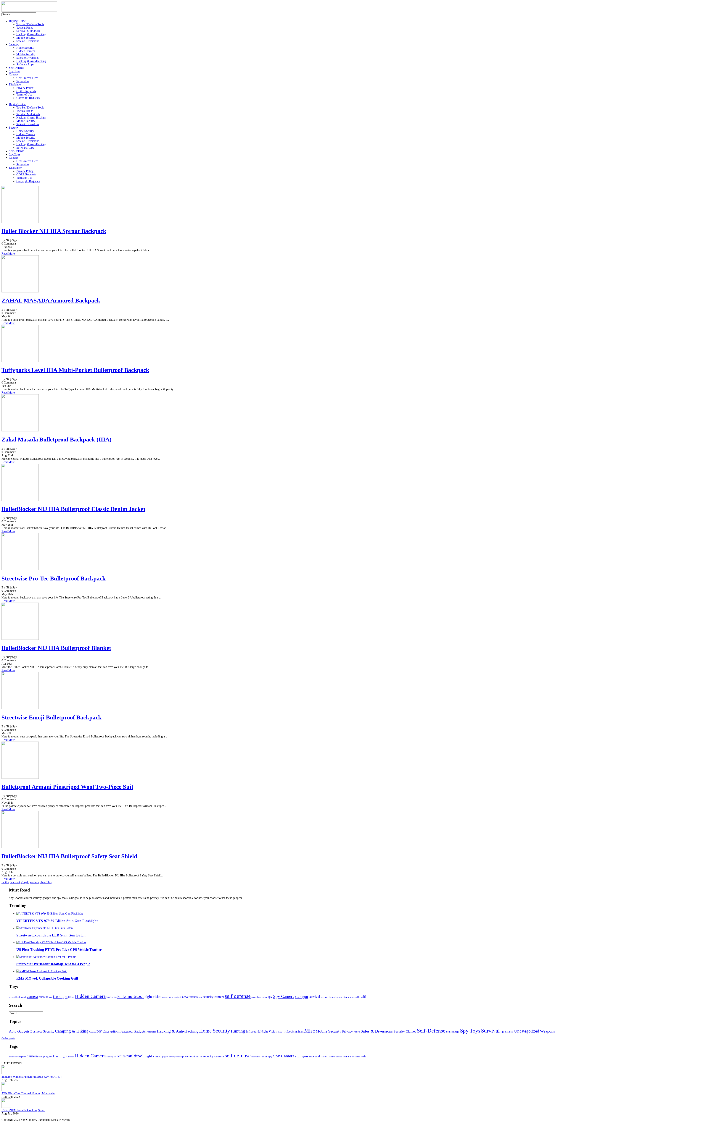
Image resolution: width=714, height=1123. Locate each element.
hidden (71, 997)
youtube (34, 882)
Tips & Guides (506, 1031)
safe (200, 997)
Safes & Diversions (27, 41)
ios (115, 997)
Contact (13, 74)
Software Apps (25, 64)
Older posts (8, 1038)
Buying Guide (17, 20)
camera (32, 996)
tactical (324, 997)
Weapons (547, 1031)
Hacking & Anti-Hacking (31, 34)
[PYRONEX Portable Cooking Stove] (6, 1106)
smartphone (256, 997)
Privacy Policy (24, 87)
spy (270, 997)
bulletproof (21, 997)
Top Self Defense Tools (30, 24)
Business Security (42, 1031)
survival (314, 997)
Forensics (151, 1031)
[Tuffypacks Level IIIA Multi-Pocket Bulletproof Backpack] (20, 361)
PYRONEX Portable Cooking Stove (23, 1110)
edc (50, 997)
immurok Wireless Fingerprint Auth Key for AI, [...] (31, 1076)
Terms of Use (24, 94)
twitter (5, 882)
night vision (153, 997)
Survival (490, 1031)
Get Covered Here (27, 77)
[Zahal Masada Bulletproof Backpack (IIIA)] (20, 430)
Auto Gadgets (19, 1031)
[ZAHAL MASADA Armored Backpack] (20, 291)
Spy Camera (283, 996)
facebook (15, 882)
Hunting (238, 1031)
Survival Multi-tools (28, 31)
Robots (357, 1031)
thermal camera (335, 997)
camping (43, 996)
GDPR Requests (26, 91)
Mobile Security (25, 37)
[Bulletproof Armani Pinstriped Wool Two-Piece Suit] (20, 777)
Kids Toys (282, 1032)
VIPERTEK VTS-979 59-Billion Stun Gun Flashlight (57, 921)
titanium (347, 997)
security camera (213, 997)
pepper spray (168, 997)
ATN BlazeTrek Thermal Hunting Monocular (28, 1093)
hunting (110, 997)
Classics (92, 1032)
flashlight (60, 996)
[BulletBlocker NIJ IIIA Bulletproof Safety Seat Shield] (20, 847)
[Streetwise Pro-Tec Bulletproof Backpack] (20, 569)
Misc (309, 1031)
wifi (363, 997)
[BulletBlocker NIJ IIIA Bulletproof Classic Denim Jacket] (20, 499)
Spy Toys (14, 71)
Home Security (25, 47)
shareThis (46, 882)
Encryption (111, 1031)
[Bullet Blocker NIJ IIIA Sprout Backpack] (20, 222)
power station (190, 996)
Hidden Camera (25, 51)
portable (177, 997)
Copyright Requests (28, 97)
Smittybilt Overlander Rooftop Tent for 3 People (53, 964)
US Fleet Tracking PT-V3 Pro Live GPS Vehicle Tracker (59, 950)
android (12, 997)
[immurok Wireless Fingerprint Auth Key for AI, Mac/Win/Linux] (6, 1073)
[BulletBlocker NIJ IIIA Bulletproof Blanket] (20, 638)
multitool (135, 996)
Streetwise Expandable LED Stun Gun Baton (51, 935)
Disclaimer (15, 84)
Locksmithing (295, 1031)
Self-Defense (16, 67)
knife (121, 996)
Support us (22, 81)
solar (264, 997)
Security (14, 44)
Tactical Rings (24, 27)
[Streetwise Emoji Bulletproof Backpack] (20, 708)
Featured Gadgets (132, 1031)
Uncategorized (526, 1031)
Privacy (347, 1031)
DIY (99, 1031)
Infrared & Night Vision (261, 1031)
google (25, 882)
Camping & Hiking (72, 1031)
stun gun (301, 996)
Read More (8, 253)
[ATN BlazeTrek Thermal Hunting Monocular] (6, 1090)
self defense (238, 996)
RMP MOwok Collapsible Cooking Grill (47, 978)
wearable (356, 997)
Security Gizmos (405, 1031)
